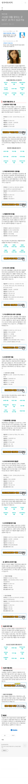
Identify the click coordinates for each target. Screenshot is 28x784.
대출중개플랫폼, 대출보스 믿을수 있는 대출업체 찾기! (9, 33)
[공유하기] (7, 735)
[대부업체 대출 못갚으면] (14, 683)
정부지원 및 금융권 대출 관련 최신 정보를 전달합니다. (11, 747)
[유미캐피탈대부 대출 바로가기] (14, 550)
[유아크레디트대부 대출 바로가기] (14, 490)
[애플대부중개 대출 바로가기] (14, 256)
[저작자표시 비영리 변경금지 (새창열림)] (18, 735)
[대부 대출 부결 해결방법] (14, 703)
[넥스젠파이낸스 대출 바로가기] (14, 345)
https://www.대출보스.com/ (9, 31)
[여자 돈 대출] (14, 50)
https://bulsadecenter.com (9, 41)
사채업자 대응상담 (8, 43)
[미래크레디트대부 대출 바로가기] (14, 202)
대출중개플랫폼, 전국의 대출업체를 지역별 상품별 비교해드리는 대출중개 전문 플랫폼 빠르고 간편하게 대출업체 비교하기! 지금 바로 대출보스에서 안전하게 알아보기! (9, 35)
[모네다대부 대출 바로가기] (14, 388)
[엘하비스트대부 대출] (14, 614)
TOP (25, 783)
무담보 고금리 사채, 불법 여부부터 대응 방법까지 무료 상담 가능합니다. (13, 45)
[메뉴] (25, 3)
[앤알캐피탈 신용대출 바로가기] (14, 449)
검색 (22, 3)
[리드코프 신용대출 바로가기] (14, 302)
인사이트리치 (7, 3)
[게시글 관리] (8, 735)
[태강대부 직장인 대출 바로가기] (14, 130)
